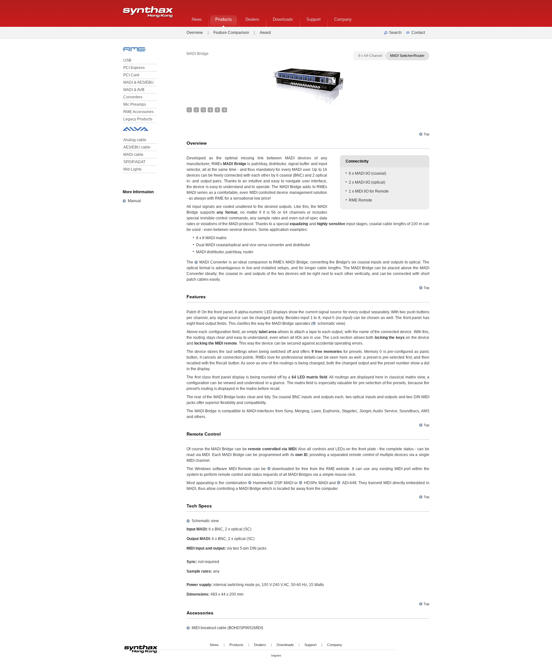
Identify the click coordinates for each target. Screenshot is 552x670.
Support (310, 645)
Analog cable (134, 140)
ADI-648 (349, 483)
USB (127, 60)
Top (426, 134)
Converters (132, 97)
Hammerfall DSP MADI (273, 483)
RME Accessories (138, 112)
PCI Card (131, 75)
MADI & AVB (133, 90)
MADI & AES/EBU (138, 82)
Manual (134, 201)
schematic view (331, 323)
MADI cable (133, 154)
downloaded (283, 469)
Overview (195, 32)
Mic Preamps (134, 104)
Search (395, 32)
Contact (418, 32)
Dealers (260, 645)
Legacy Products (137, 119)
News (214, 645)
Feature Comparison (231, 32)
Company (334, 645)
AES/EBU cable (136, 147)
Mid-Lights (132, 169)
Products (236, 645)
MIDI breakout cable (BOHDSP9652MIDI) (227, 628)
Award (265, 32)
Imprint (276, 655)
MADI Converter (213, 262)
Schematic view (205, 521)
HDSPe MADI (316, 483)
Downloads (285, 645)
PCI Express (134, 67)
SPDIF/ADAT (134, 162)
